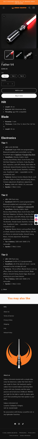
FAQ (5, 328)
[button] (4, 8)
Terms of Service (9, 316)
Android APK (29, 207)
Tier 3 (22, 76)
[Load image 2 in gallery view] (19, 54)
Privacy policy (31, 432)
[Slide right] (36, 55)
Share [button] (5, 289)
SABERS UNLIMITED (12, 432)
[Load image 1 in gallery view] (9, 54)
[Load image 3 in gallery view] (28, 54)
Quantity (3, 80)
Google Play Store (29, 154)
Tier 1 (5, 76)
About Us (6, 311)
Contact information (25, 435)
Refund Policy (8, 332)
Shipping (6, 324)
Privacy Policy (8, 320)
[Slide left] (2, 55)
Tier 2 (13, 76)
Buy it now (19, 96)
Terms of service (13, 435)
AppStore (18, 154)
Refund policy (22, 432)
